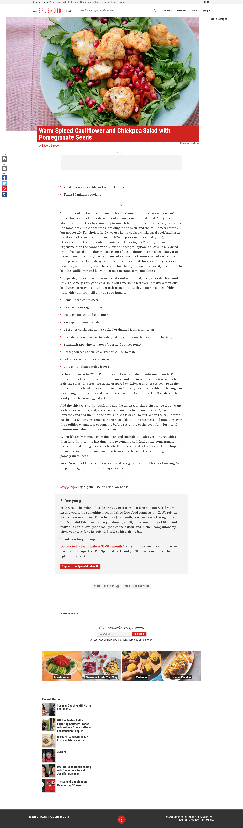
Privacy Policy (207, 819)
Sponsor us (121, 153)
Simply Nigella (69, 487)
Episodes (181, 10)
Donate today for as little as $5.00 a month (91, 546)
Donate (208, 2)
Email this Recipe (134, 586)
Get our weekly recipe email (121, 628)
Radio (194, 10)
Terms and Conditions (189, 819)
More (205, 10)
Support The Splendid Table (78, 566)
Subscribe (139, 634)
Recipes (167, 10)
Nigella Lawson (51, 145)
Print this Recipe (104, 586)
